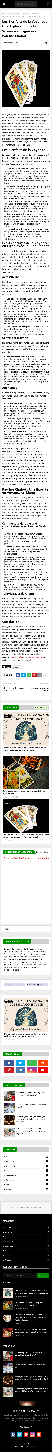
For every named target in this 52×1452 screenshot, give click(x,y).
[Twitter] (23, 675)
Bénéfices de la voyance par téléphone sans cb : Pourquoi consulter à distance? (31, 1330)
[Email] (39, 675)
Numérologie (26, 1175)
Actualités (27, 1157)
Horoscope (26, 1170)
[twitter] (20, 1063)
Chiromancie (26, 1166)
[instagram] (32, 1070)
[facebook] (9, 1063)
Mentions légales (35, 984)
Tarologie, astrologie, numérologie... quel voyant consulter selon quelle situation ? (31, 1119)
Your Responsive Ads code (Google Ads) (26, 1207)
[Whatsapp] (29, 675)
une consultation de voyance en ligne (27, 656)
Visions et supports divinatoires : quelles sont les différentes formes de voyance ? (31, 1131)
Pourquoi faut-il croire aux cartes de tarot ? (31, 1105)
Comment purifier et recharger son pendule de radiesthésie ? (30, 1093)
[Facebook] (18, 675)
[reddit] (43, 1063)
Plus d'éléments (41, 707)
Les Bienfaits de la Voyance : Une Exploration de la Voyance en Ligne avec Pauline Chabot (26, 835)
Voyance (12, 13)
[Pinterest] (34, 675)
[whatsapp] (32, 1063)
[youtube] (43, 1070)
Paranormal (26, 1180)
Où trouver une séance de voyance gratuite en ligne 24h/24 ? (24, 792)
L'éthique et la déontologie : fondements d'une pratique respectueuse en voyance (24, 749)
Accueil (5, 13)
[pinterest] (9, 1070)
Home (26, 1443)
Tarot (26, 1184)
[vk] (20, 1070)
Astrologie (26, 1161)
